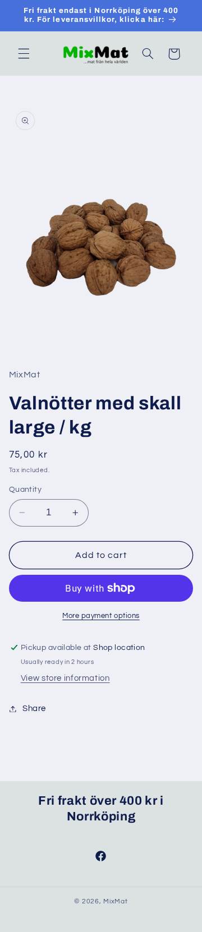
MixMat (115, 901)
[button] (23, 54)
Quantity (25, 489)
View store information (65, 678)
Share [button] (34, 708)
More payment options (101, 616)
